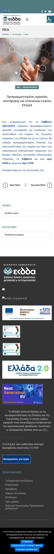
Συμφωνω (27, 542)
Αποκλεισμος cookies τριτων (27, 546)
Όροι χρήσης (12, 501)
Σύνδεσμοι (11, 497)
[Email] (50, 11)
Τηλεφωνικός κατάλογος (19, 480)
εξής (44, 429)
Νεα (26, 34)
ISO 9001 (34, 447)
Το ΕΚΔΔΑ (16, 34)
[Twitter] (46, 10)
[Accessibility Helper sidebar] (50, 19)
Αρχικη (5, 34)
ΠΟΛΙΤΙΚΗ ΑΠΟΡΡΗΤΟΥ (27, 550)
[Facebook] (42, 10)
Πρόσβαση (11, 489)
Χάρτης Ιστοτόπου (15, 493)
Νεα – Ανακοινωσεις (27, 87)
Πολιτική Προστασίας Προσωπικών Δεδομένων (24, 507)
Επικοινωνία (11, 484)
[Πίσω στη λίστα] (25, 185)
